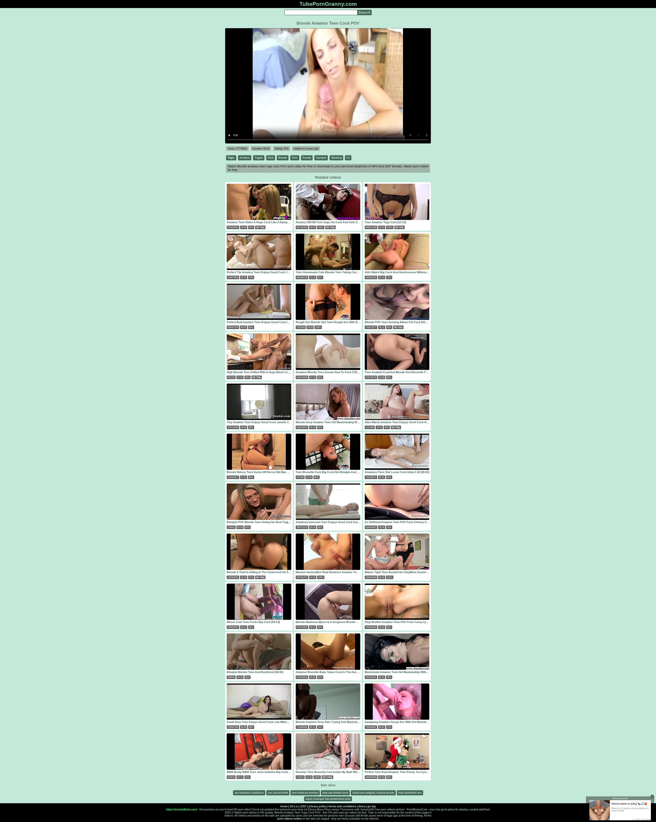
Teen (295, 157)
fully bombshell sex (410, 792)
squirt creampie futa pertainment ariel (328, 798)
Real (271, 157)
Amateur (245, 157)
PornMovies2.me (417, 809)
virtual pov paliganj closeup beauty (373, 792)
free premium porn (286, 809)
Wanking (336, 157)
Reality (307, 157)
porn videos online (289, 818)
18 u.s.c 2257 (298, 806)
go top (371, 806)
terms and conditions (342, 806)
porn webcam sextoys (305, 792)
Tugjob (259, 157)
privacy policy (318, 806)
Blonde (282, 157)
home (284, 806)
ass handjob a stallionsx (249, 792)
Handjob (321, 157)
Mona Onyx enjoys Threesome (335, 809)
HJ (348, 157)
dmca (361, 806)
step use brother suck (335, 792)
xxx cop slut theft (278, 792)
